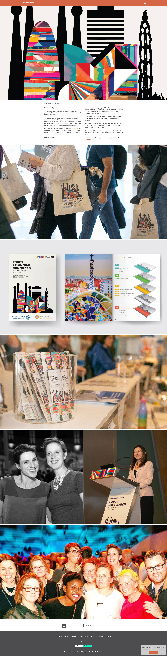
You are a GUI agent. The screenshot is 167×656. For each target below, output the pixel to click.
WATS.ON (75, 128)
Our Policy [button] (159, 649)
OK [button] (153, 652)
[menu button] (145, 3)
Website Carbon (87, 645)
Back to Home (90, 625)
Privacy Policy (80, 652)
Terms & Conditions (69, 652)
